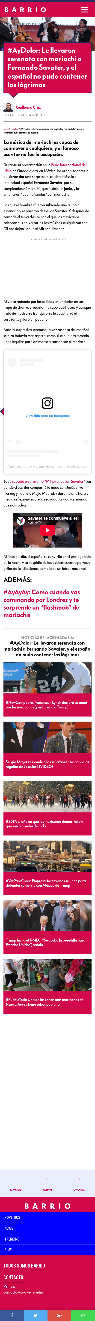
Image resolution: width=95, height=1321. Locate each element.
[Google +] (59, 1315)
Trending (14, 129)
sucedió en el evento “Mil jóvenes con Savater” (48, 481)
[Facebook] (12, 1315)
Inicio (6, 129)
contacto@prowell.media (23, 1292)
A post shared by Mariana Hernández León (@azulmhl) (47, 466)
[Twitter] (36, 1315)
